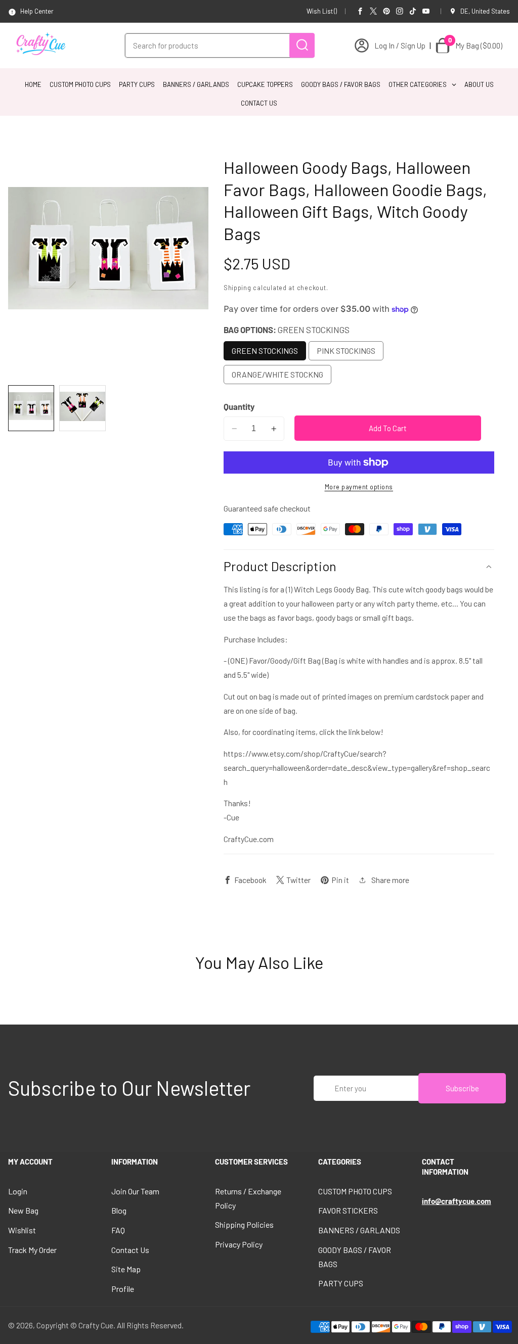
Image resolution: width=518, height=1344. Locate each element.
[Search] (302, 45)
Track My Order (32, 1250)
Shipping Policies (244, 1224)
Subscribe (462, 1088)
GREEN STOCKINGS (265, 350)
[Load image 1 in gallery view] (31, 408)
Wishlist (22, 1230)
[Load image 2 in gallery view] (82, 408)
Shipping (237, 288)
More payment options (359, 487)
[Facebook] (360, 11)
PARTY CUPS (340, 1283)
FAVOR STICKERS (348, 1210)
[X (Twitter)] (373, 11)
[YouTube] (426, 11)
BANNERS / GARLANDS (359, 1230)
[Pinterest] (386, 11)
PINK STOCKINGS (346, 350)
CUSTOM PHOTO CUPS (355, 1191)
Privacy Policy (239, 1244)
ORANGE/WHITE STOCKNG (277, 374)
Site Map (126, 1269)
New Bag (23, 1210)
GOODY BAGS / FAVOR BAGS (354, 1257)
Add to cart (388, 428)
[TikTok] (412, 11)
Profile (122, 1288)
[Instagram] (399, 11)
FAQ (118, 1230)
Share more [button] (390, 880)
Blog (118, 1210)
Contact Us (130, 1250)
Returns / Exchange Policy (248, 1198)
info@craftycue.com (456, 1201)
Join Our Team (135, 1191)
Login (17, 1191)
